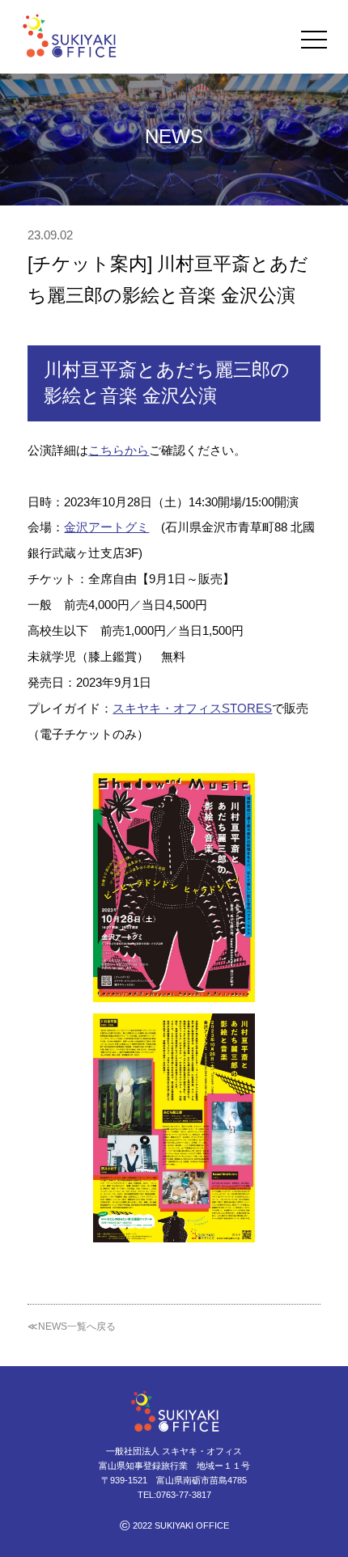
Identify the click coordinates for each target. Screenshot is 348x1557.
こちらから (118, 450)
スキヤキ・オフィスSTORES (192, 708)
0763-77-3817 (183, 1495)
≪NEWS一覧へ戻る (72, 1326)
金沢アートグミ (106, 527)
